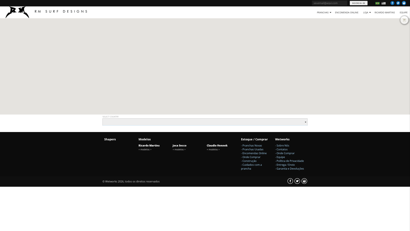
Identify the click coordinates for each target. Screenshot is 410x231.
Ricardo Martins (385, 12)
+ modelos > (145, 149)
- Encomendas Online (254, 153)
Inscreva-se (358, 3)
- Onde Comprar (251, 157)
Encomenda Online (346, 12)
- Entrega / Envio (285, 165)
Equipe (404, 12)
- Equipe (280, 157)
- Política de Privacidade (289, 161)
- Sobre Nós (282, 145)
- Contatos (281, 149)
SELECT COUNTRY (110, 116)
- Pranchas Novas (251, 145)
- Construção (249, 161)
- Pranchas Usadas (252, 149)
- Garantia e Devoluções (289, 168)
